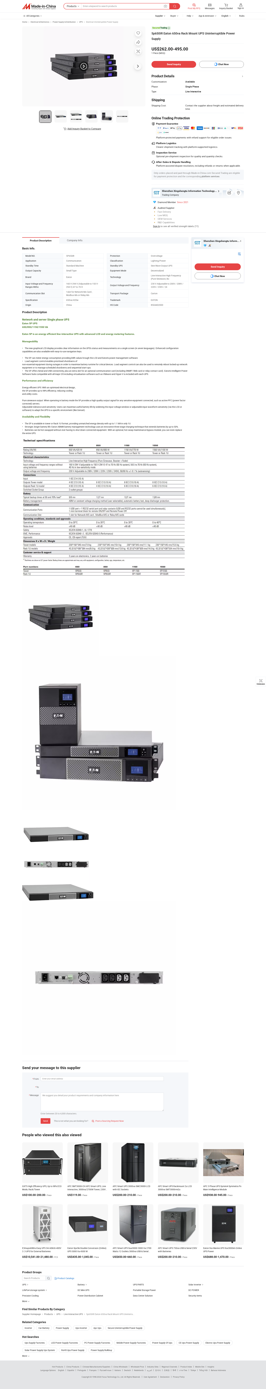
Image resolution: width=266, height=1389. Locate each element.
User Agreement (150, 1377)
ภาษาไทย (183, 1370)
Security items (195, 1295)
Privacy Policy (179, 1377)
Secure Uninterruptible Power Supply (125, 1327)
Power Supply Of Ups (162, 1342)
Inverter (28, 1327)
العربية (149, 1370)
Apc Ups (97, 1327)
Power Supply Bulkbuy (101, 1350)
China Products (72, 1366)
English (61, 1370)
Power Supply (62, 1327)
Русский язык (105, 1370)
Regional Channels (169, 1366)
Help (189, 15)
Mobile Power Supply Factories (131, 1342)
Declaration (165, 1377)
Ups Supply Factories (35, 1342)
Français (93, 1370)
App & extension (206, 15)
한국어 (158, 1370)
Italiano (118, 1370)
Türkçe (193, 1370)
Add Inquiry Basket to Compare (84, 128)
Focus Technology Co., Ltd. (113, 1377)
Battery (81, 1284)
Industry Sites (152, 1366)
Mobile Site (199, 1366)
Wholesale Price (137, 1366)
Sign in (241, 8)
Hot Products (57, 1366)
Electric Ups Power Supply (218, 1342)
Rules (241, 15)
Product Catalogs (65, 1278)
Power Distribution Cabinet (90, 1295)
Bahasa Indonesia (218, 1370)
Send (45, 1120)
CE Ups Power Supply (189, 1342)
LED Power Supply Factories (64, 1342)
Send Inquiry (174, 64)
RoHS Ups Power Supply (72, 1350)
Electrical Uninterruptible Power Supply (102, 22)
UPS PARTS (138, 1284)
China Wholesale (120, 1366)
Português (81, 1370)
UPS (81, 22)
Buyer (173, 15)
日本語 (166, 1370)
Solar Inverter (195, 1284)
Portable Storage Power (144, 1290)
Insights (211, 1366)
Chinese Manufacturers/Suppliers (96, 1366)
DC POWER (193, 1290)
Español (70, 1370)
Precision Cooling (30, 1295)
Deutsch (127, 1370)
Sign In (156, 226)
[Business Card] (239, 253)
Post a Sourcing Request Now (108, 1120)
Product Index (186, 1366)
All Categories (32, 15)
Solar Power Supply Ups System (40, 1350)
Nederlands (139, 1370)
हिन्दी (174, 1370)
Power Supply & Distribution (64, 22)
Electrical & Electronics (40, 22)
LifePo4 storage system (33, 1290)
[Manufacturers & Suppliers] (39, 6)
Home (24, 22)
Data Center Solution (143, 1295)
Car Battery (43, 1327)
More (25, 1355)
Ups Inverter (81, 1327)
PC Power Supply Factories (97, 1342)
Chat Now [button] (223, 64)
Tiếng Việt (203, 1370)
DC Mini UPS (83, 1290)
